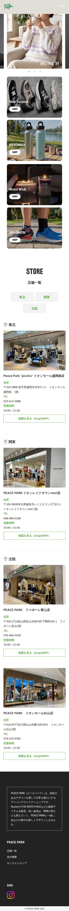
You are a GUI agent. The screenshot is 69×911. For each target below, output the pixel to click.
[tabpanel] (34, 41)
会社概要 (12, 856)
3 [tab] (40, 71)
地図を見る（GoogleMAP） (34, 418)
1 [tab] (29, 71)
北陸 (34, 308)
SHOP (14, 109)
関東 (47, 297)
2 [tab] (34, 71)
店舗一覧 (12, 850)
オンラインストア (17, 863)
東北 (22, 297)
